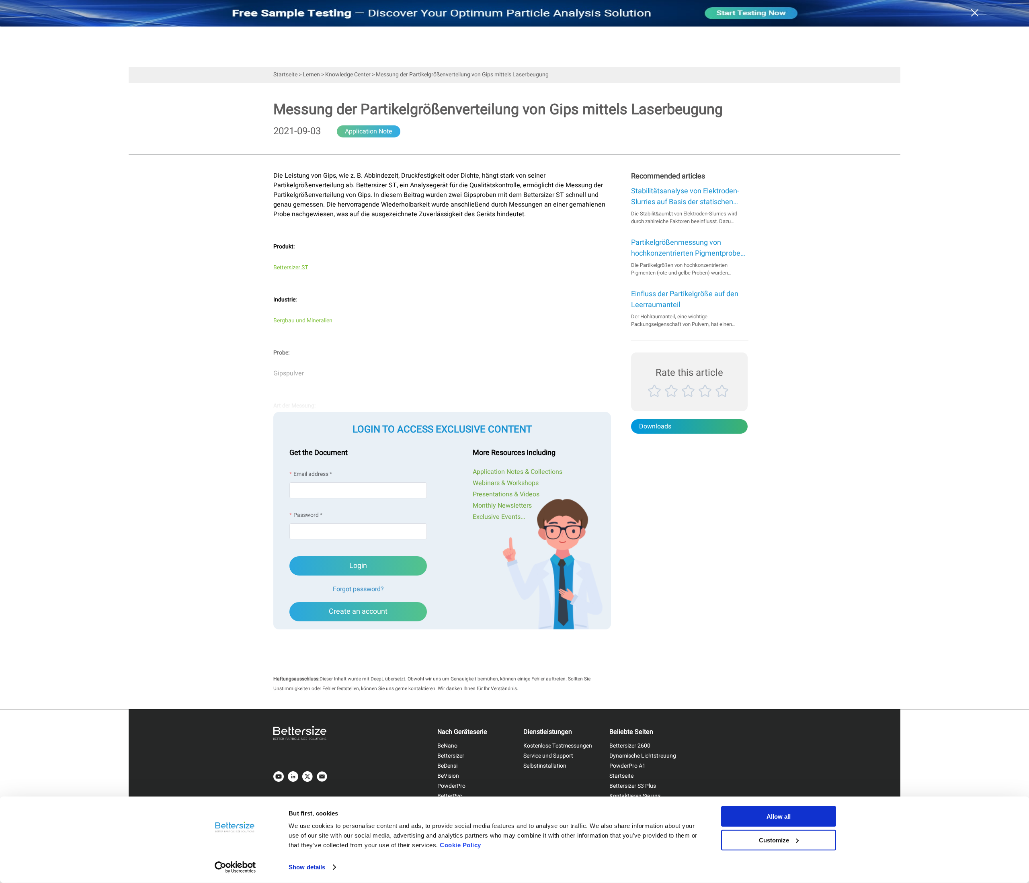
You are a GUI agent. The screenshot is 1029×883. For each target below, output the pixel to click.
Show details (307, 867)
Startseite (285, 74)
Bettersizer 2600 (629, 746)
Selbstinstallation (544, 766)
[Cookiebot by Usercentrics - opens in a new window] (235, 867)
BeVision (448, 776)
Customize (774, 839)
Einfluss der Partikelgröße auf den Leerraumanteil (684, 299)
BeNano (447, 746)
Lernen (311, 74)
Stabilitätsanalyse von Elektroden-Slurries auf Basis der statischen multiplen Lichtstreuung (685, 196)
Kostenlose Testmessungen (557, 746)
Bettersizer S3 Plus (632, 786)
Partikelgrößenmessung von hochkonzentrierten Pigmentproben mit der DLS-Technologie (687, 248)
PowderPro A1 (627, 766)
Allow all (779, 816)
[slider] (689, 400)
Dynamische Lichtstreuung (642, 756)
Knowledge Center (348, 74)
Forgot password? (358, 589)
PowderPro (451, 786)
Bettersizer (450, 756)
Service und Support (548, 756)
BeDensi (447, 766)
